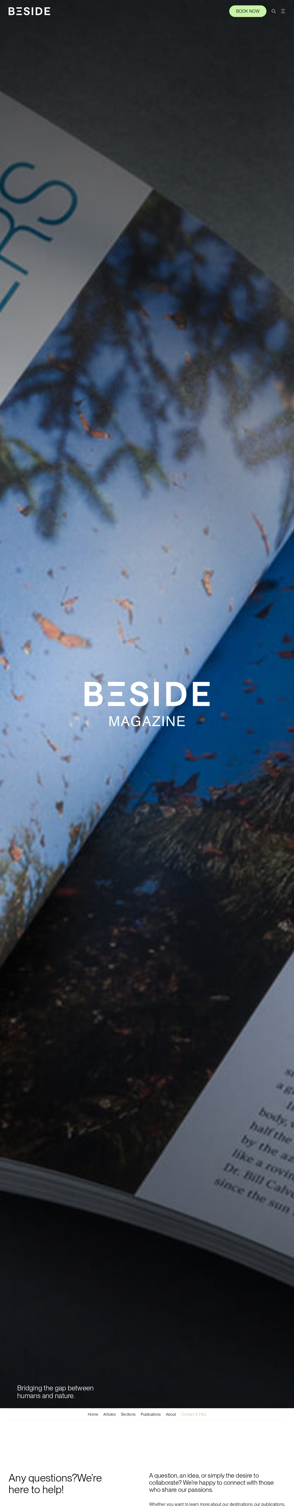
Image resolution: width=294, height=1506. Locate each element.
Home (93, 1414)
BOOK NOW (248, 11)
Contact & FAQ (193, 1414)
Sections (128, 1414)
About (171, 1414)
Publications (151, 1414)
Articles (109, 1414)
